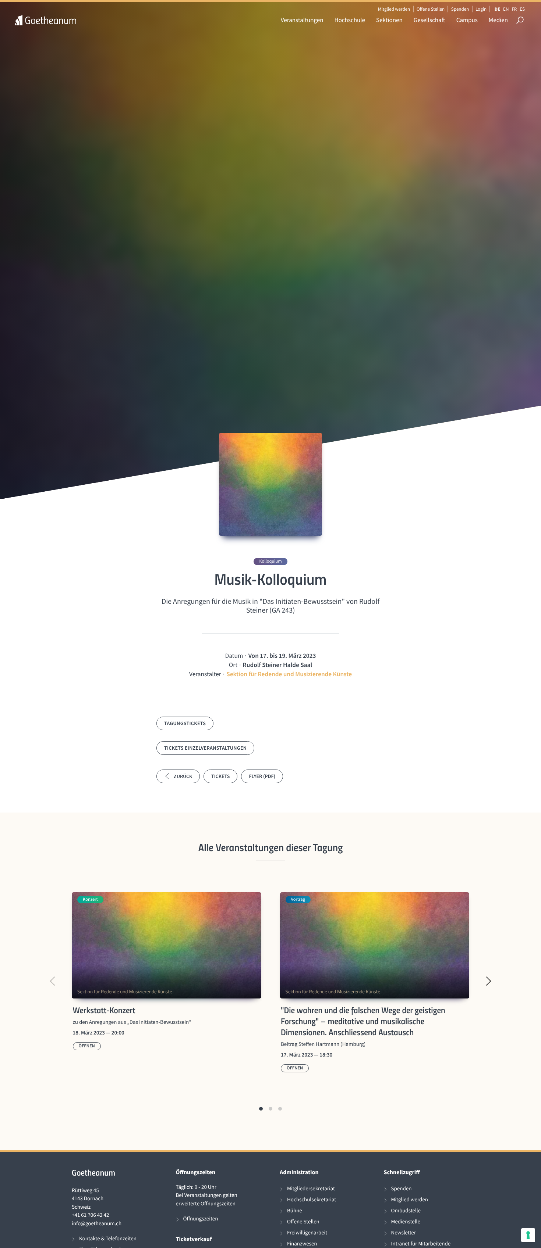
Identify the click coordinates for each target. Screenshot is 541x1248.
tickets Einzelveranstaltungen (205, 748)
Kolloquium (270, 561)
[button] (261, 1109)
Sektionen (389, 20)
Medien (498, 20)
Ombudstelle (406, 1210)
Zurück (183, 776)
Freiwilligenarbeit (307, 1232)
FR (514, 9)
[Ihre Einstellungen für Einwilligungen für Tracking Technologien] (528, 1235)
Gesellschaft (429, 20)
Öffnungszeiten (200, 1218)
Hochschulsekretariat (311, 1199)
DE (497, 9)
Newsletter (403, 1232)
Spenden (460, 9)
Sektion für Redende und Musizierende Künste (289, 674)
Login (481, 9)
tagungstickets (185, 723)
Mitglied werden (394, 9)
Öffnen (87, 1046)
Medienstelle (405, 1221)
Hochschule (350, 20)
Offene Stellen (431, 9)
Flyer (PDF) (262, 776)
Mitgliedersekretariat (311, 1188)
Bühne (294, 1210)
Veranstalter (205, 674)
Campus (467, 20)
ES (522, 9)
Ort (233, 664)
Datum (234, 655)
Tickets (220, 776)
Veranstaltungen (302, 20)
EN (506, 9)
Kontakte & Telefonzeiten (108, 1238)
